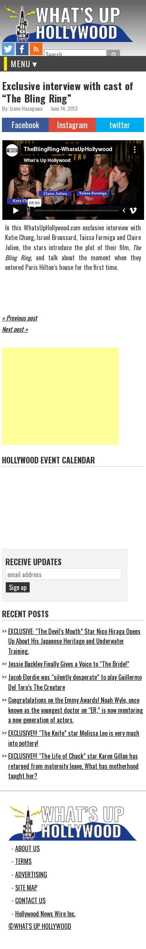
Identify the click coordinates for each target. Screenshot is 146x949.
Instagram (72, 125)
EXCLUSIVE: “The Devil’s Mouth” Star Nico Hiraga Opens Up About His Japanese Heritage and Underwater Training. (74, 641)
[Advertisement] (60, 396)
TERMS (23, 861)
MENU (21, 64)
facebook (22, 49)
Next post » (15, 329)
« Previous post (19, 317)
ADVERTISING (31, 874)
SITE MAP (26, 887)
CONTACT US (30, 900)
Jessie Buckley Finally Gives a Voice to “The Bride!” (68, 664)
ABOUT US (27, 848)
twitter (8, 49)
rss (36, 49)
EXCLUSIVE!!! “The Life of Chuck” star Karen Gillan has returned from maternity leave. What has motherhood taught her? (73, 765)
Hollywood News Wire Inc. (45, 913)
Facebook (25, 125)
